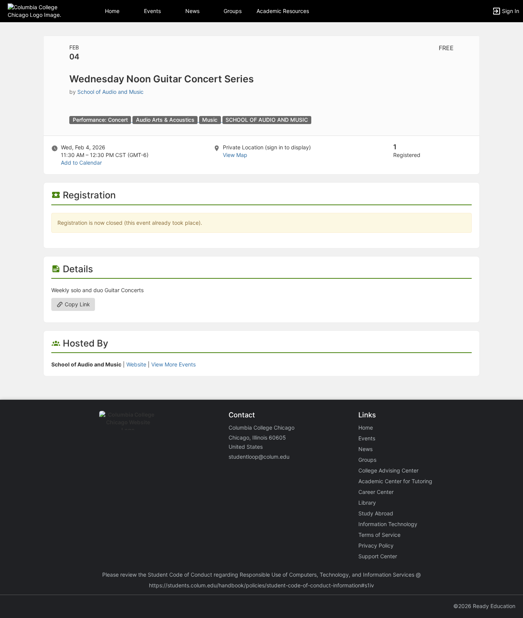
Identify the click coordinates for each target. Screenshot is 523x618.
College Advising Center (388, 470)
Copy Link (76, 304)
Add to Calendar (81, 162)
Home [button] (112, 11)
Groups (233, 11)
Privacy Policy (376, 545)
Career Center (376, 492)
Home (365, 427)
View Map (235, 155)
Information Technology (387, 524)
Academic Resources (283, 11)
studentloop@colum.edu (259, 456)
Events (152, 11)
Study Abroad (375, 513)
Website (136, 364)
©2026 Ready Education (484, 606)
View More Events (173, 364)
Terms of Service (379, 534)
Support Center (377, 556)
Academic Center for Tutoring (395, 481)
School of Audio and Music (110, 91)
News (192, 11)
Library (367, 502)
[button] (39, 10)
